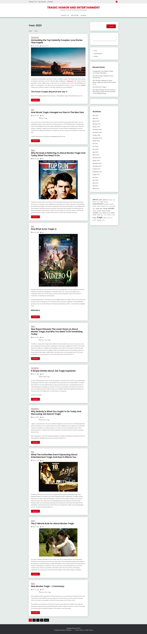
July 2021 (95, 177)
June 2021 (95, 180)
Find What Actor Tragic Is (44, 229)
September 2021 (97, 171)
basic (114, 199)
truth (104, 217)
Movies (33, 150)
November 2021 (97, 166)
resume (108, 210)
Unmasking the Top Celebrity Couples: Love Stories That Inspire (57, 41)
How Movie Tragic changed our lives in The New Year (57, 112)
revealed (95, 213)
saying (100, 212)
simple (98, 214)
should (94, 214)
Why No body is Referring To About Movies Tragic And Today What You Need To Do (58, 154)
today (94, 217)
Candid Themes (88, 630)
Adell (42, 115)
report (104, 210)
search (104, 213)
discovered (106, 201)
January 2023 (96, 126)
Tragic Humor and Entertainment (73, 7)
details (101, 201)
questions (99, 210)
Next (46, 620)
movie (105, 208)
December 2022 (97, 129)
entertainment (98, 204)
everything (111, 204)
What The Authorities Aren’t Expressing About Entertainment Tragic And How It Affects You (54, 455)
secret (108, 213)
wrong (103, 220)
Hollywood (70, 81)
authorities (110, 199)
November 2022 (97, 132)
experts (94, 206)
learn (101, 208)
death (98, 201)
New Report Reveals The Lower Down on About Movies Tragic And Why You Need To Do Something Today (57, 331)
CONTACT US (33, 2)
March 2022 (96, 155)
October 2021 (96, 169)
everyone (106, 204)
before (94, 202)
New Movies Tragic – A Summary (47, 586)
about (95, 199)
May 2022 (95, 149)
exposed (103, 206)
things (113, 214)
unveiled (99, 220)
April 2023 (95, 118)
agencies (105, 199)
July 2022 (95, 143)
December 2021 (97, 163)
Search (111, 26)
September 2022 (97, 138)
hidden (94, 208)
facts (107, 206)
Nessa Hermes (45, 46)
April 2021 (95, 186)
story (105, 214)
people (94, 210)
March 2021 (96, 188)
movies (111, 208)
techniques (109, 214)
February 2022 (97, 157)
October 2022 (96, 135)
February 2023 (97, 124)
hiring (97, 208)
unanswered (109, 217)
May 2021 (95, 183)
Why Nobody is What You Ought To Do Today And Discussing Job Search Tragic (56, 412)
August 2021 (96, 174)
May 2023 (95, 115)
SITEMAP (50, 2)
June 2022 (95, 146)
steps (102, 214)
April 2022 (95, 152)
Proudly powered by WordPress (63, 630)
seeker (113, 213)
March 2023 (96, 121)
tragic (100, 217)
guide (113, 206)
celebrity (83, 85)
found (110, 206)
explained (99, 206)
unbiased (94, 220)
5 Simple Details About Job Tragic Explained (53, 370)
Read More (35, 100)
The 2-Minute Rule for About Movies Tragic (52, 523)
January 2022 (96, 160)
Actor (32, 109)
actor (100, 200)
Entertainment (35, 37)
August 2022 (96, 140)
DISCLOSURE (42, 2)
